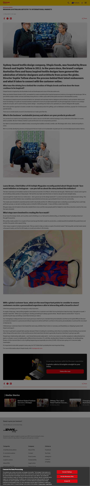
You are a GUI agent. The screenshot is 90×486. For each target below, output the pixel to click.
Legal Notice (49, 484)
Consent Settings (67, 472)
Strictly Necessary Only (67, 476)
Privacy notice (41, 484)
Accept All (67, 481)
